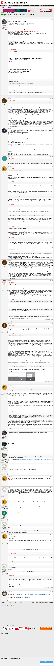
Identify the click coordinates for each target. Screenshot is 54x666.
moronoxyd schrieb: (12, 325)
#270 (52, 441)
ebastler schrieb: (11, 100)
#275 (52, 499)
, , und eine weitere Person (17, 321)
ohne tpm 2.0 (15, 15)
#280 (52, 591)
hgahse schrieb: (11, 90)
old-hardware (20, 15)
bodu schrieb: (11, 79)
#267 (52, 323)
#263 (52, 156)
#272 (52, 464)
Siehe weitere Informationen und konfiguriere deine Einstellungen (13, 663)
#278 (52, 534)
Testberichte (29, 5)
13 (10, 96)
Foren (7, 5)
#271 (52, 453)
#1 (52, 19)
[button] (14, 5)
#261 (52, 98)
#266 (52, 280)
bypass (11, 15)
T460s (9, 89)
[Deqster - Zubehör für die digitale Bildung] (9, 628)
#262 (52, 128)
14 (12, 96)
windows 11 (24, 15)
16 (15, 96)
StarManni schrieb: (12, 49)
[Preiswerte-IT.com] (46, 628)
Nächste (21, 96)
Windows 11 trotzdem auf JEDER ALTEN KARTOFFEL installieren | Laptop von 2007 (25, 31)
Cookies (11, 660)
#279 (52, 563)
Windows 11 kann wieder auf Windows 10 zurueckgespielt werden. (20, 57)
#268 (52, 385)
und (13, 126)
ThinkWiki (24, 5)
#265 (52, 260)
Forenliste (2, 7)
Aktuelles (11, 5)
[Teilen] (51, 19)
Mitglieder (18, 5)
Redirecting (10, 479)
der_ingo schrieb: (11, 524)
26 (18, 96)
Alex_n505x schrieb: (12, 553)
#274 (52, 487)
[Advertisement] (27, 648)
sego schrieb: (11, 158)
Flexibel (2, 15)
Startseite (3, 5)
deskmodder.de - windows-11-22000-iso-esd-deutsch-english (21, 36)
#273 (52, 476)
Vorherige (3, 96)
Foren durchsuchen (7, 7)
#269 (52, 430)
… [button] (7, 96)
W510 (9, 78)
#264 (52, 166)
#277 (52, 522)
